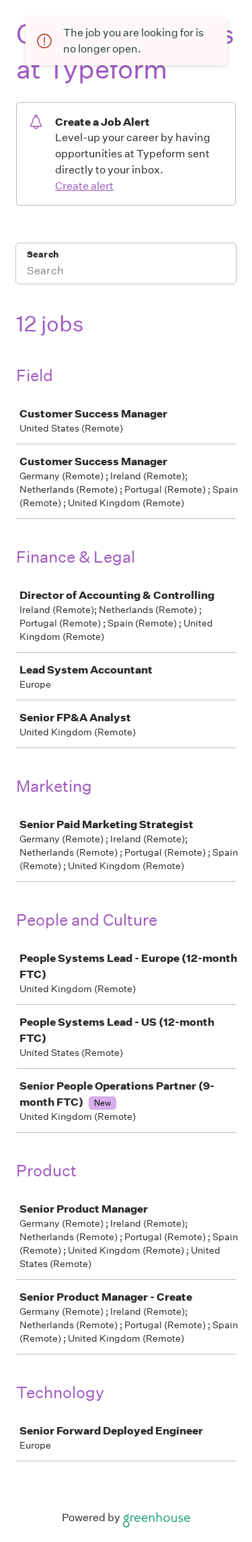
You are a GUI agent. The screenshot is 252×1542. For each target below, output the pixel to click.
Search (42, 254)
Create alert (84, 185)
